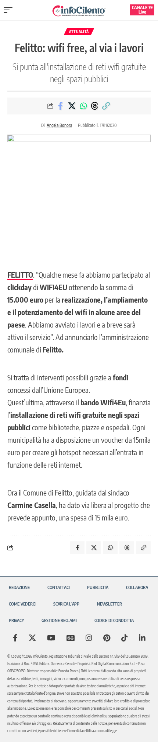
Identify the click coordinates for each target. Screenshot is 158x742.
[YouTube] (51, 638)
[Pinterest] (106, 638)
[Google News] (70, 638)
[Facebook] (15, 638)
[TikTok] (124, 638)
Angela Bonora (59, 125)
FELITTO (20, 274)
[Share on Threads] (95, 106)
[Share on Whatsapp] (83, 106)
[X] (32, 638)
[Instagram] (89, 638)
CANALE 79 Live (142, 10)
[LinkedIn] (142, 638)
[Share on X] (72, 106)
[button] (10, 10)
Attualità (79, 31)
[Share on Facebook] (60, 106)
